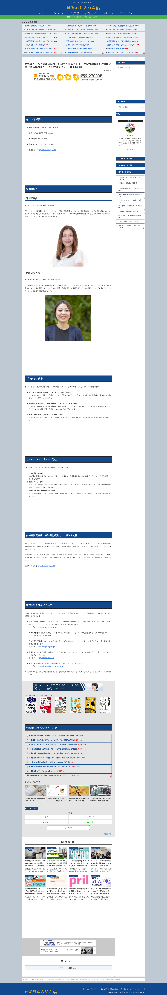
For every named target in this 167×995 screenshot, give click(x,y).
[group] (35, 794)
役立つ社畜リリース (32, 808)
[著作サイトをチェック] (127, 149)
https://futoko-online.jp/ (46, 658)
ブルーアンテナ (125, 67)
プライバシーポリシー (136, 989)
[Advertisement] (68, 98)
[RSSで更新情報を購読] (133, 149)
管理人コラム (114, 989)
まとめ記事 (104, 989)
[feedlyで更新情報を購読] (130, 149)
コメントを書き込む (68, 968)
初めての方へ (95, 989)
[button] (108, 793)
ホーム (87, 989)
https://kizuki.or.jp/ (45, 635)
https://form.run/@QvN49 (47, 150)
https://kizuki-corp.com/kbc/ (48, 627)
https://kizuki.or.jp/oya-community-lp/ (51, 666)
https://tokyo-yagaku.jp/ (47, 647)
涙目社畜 (130, 135)
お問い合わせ (124, 989)
